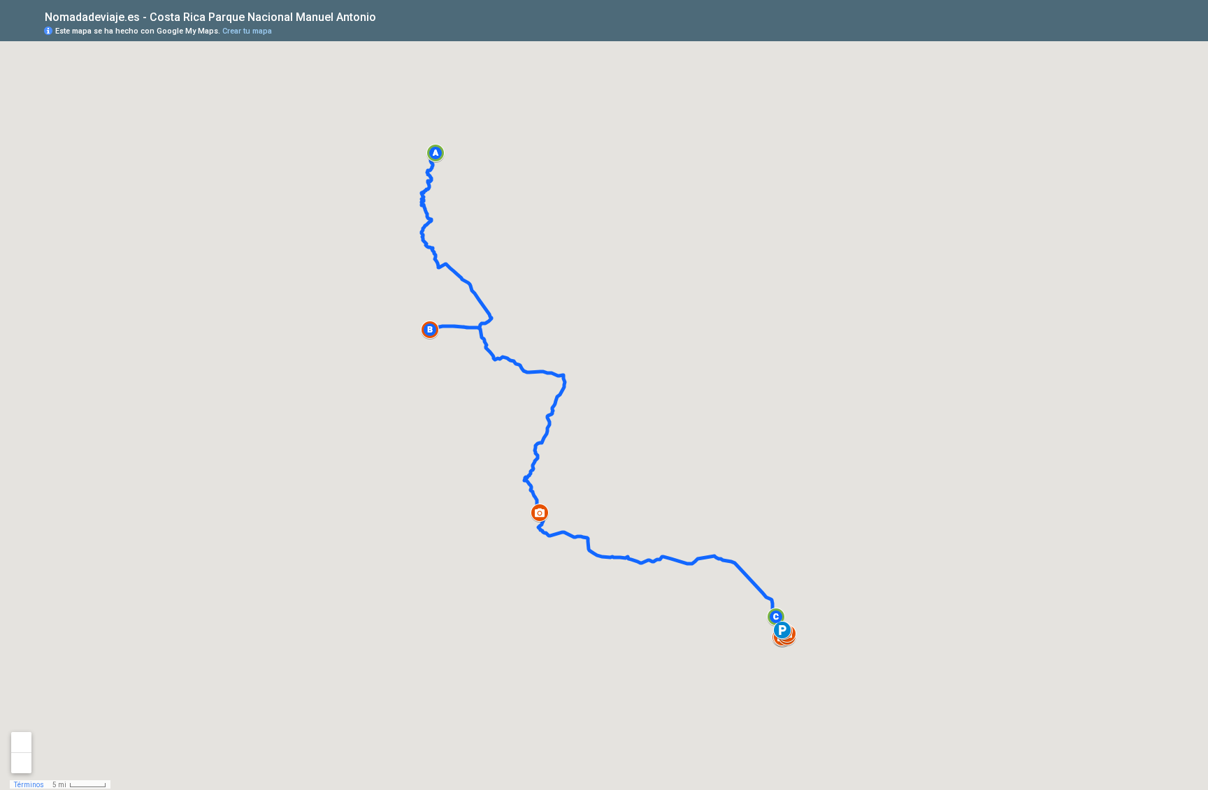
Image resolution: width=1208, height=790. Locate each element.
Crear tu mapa (247, 31)
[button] (436, 153)
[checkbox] (387, 16)
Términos (29, 785)
